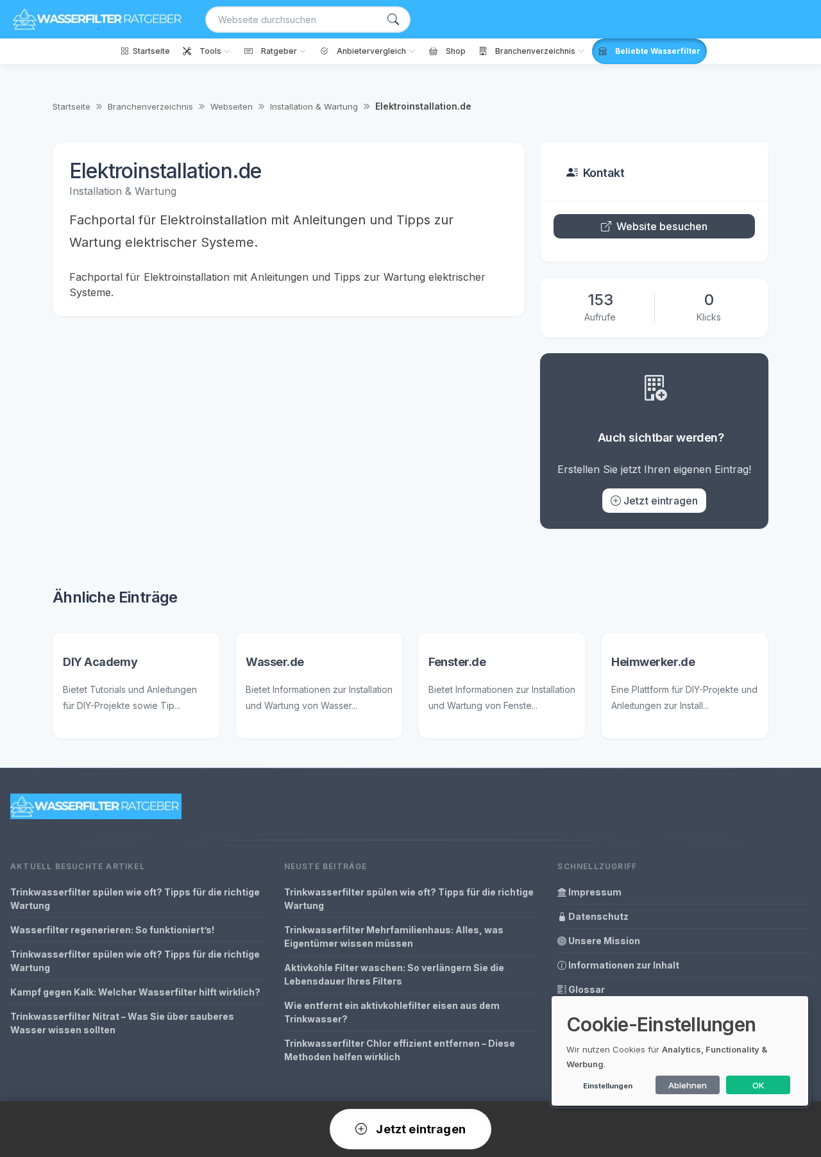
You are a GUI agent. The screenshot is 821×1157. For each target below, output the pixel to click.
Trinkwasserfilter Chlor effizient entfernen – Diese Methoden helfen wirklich (399, 1050)
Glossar (585, 989)
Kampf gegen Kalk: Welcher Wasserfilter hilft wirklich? (135, 991)
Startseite (71, 106)
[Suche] (393, 19)
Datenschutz (597, 916)
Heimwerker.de (653, 662)
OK (758, 1085)
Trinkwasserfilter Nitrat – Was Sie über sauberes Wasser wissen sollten (122, 1023)
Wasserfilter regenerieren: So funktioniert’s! (112, 929)
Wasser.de (275, 662)
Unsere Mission (603, 940)
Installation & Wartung (314, 106)
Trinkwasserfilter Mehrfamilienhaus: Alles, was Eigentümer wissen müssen (394, 936)
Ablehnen (687, 1085)
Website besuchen (662, 226)
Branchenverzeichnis (150, 106)
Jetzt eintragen (660, 500)
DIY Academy (100, 662)
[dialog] (680, 1051)
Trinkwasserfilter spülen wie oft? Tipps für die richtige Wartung (135, 898)
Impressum (594, 891)
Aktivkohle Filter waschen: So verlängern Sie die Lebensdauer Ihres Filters (394, 974)
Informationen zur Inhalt (622, 965)
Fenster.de (457, 662)
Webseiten (231, 106)
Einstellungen (607, 1085)
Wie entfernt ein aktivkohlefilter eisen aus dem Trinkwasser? (392, 1012)
